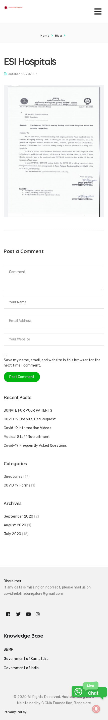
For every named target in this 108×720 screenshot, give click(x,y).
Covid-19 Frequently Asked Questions (35, 445)
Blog (58, 35)
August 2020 (15, 525)
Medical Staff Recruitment (27, 437)
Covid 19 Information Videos (27, 428)
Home (44, 35)
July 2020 (12, 534)
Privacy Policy (15, 712)
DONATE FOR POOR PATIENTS (28, 410)
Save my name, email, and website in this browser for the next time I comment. (52, 363)
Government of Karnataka (26, 659)
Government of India (21, 668)
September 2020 (18, 516)
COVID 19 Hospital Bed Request (30, 419)
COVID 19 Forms (17, 485)
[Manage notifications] (96, 709)
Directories (13, 476)
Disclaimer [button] (12, 581)
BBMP (8, 649)
